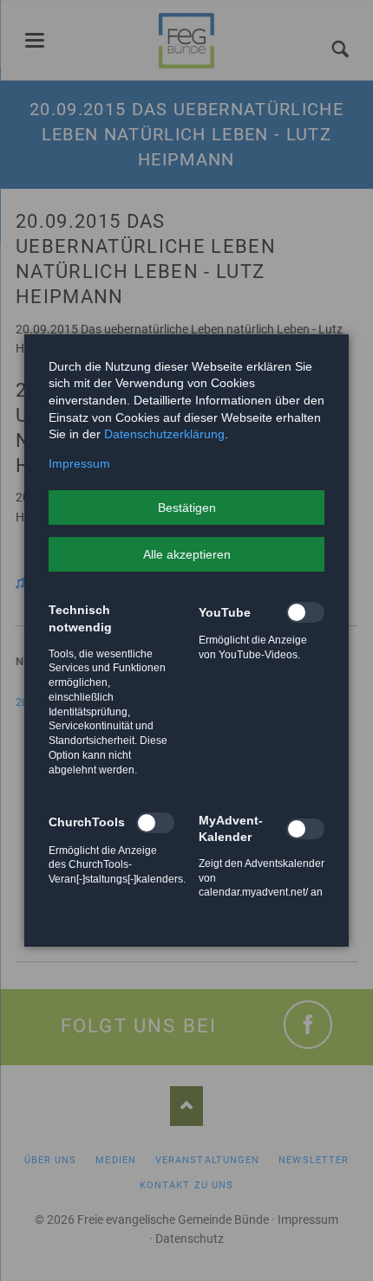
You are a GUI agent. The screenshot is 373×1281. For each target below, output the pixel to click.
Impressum (79, 463)
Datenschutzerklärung (164, 434)
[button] (186, 507)
